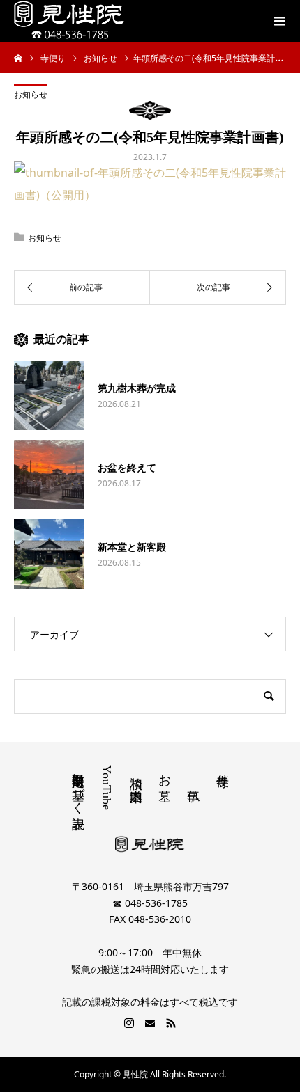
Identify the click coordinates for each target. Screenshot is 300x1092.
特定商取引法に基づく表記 (78, 786)
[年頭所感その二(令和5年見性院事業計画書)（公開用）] (150, 195)
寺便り (223, 773)
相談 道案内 (136, 774)
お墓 (165, 773)
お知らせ (30, 94)
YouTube (107, 787)
